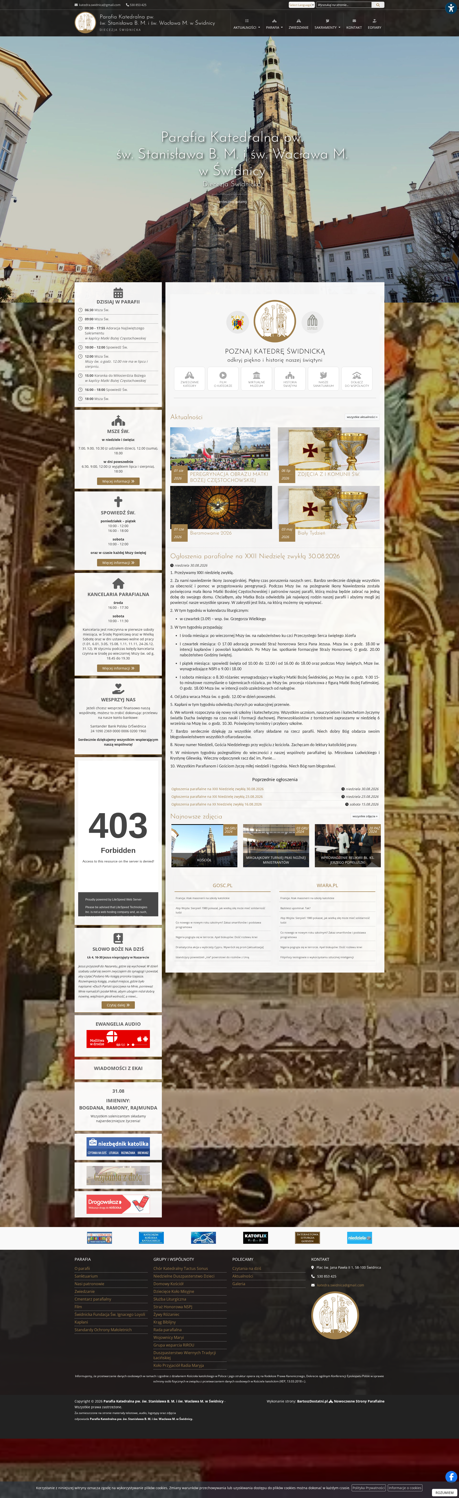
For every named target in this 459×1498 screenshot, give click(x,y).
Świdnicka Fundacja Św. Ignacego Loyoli (110, 1314)
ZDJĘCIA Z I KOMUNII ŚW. (329, 474)
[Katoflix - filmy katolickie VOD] (151, 1238)
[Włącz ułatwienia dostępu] (451, 8)
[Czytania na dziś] (118, 1175)
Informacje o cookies (405, 1488)
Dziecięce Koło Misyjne (173, 1291)
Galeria (238, 1283)
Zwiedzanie (299, 27)
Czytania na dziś (246, 1268)
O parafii (82, 1268)
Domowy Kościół (168, 1283)
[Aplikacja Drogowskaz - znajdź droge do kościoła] (118, 1204)
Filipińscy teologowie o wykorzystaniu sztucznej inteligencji (317, 957)
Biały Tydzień (311, 533)
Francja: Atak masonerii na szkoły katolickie (203, 898)
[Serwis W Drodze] (359, 1238)
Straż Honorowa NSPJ (172, 1306)
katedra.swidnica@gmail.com (99, 5)
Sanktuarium (86, 1276)
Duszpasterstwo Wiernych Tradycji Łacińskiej (184, 1355)
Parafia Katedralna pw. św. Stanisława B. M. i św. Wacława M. (145, 23)
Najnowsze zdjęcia (196, 816)
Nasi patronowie (89, 1283)
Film (78, 1306)
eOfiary (374, 27)
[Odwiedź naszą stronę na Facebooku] (451, 1477)
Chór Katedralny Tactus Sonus (180, 1268)
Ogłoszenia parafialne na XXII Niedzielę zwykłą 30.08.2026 (255, 556)
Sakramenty (326, 27)
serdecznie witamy (232, 201)
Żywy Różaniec (166, 1314)
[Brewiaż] (204, 1238)
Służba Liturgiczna (169, 1299)
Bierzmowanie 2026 (211, 533)
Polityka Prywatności (369, 1488)
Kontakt (354, 27)
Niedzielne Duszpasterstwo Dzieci (183, 1276)
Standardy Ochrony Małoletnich (103, 1329)
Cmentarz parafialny (93, 1299)
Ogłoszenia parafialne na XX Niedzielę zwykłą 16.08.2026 (216, 804)
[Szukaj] (378, 5)
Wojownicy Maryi (168, 1337)
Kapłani (81, 1322)
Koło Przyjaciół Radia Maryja (178, 1365)
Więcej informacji (116, 481)
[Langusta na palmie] (99, 1238)
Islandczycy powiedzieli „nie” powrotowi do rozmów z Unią (212, 957)
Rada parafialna (167, 1329)
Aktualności (245, 27)
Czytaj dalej (116, 1005)
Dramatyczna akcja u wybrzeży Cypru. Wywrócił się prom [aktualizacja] (220, 947)
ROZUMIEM (445, 1492)
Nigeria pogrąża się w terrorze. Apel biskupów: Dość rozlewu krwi (216, 937)
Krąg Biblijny (164, 1322)
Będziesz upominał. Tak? (295, 908)
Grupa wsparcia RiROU (173, 1345)
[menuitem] (246, 23)
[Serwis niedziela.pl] (255, 1238)
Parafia (273, 27)
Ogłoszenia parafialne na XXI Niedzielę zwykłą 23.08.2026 (217, 796)
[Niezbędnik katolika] (118, 1146)
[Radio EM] (308, 1238)
